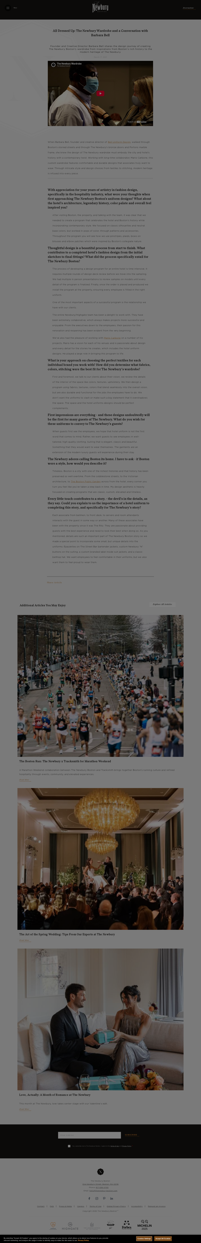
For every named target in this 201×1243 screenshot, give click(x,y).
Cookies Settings (144, 1239)
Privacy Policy (83, 1240)
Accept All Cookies (163, 1239)
